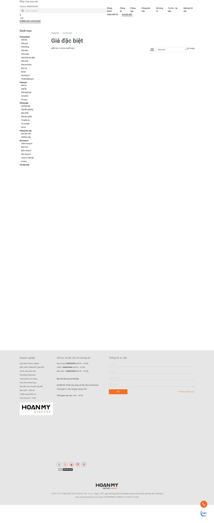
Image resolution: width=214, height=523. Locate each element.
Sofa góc (24, 43)
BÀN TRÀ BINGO (158, 186)
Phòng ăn (23, 82)
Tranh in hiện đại (27, 158)
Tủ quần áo (25, 120)
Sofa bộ (24, 40)
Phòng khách (25, 37)
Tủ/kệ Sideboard (27, 79)
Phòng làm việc (26, 131)
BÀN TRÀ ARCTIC (60, 186)
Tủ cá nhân (25, 124)
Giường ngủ (25, 106)
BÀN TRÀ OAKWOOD (160, 231)
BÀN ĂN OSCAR (157, 97)
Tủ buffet (24, 96)
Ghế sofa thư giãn (28, 58)
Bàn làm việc (26, 134)
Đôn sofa (24, 61)
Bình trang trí (26, 151)
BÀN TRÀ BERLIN (158, 142)
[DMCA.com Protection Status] (65, 469)
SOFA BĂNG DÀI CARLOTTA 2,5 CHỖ (69, 97)
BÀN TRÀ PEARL (60, 142)
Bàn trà (24, 68)
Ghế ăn (24, 89)
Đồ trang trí (24, 141)
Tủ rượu (24, 100)
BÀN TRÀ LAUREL (109, 97)
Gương (24, 161)
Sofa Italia (25, 54)
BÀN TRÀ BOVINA (109, 276)
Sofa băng (25, 47)
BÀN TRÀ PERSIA (109, 231)
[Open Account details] (21, 18)
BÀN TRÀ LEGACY (158, 276)
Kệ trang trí (25, 75)
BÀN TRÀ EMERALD (61, 231)
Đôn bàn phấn (26, 117)
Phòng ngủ (24, 103)
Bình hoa (24, 147)
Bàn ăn (24, 85)
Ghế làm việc (26, 137)
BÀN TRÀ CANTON (110, 142)
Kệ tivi (23, 72)
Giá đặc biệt (24, 165)
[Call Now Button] (203, 504)
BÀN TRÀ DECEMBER (62, 276)
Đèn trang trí (26, 154)
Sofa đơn (24, 50)
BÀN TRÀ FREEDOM (159, 320)
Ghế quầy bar (26, 92)
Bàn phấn (25, 113)
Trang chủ (55, 33)
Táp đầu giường (27, 109)
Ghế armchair (26, 65)
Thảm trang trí (26, 143)
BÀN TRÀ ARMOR (60, 320)
